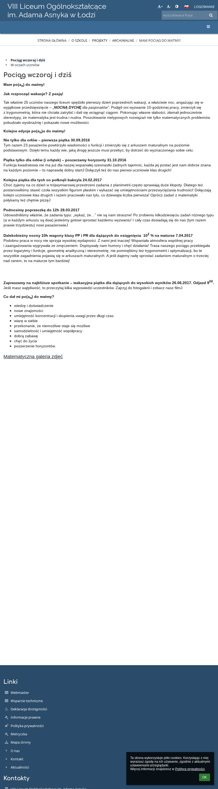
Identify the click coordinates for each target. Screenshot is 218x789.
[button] (176, 6)
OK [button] (204, 777)
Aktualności (20, 767)
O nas (15, 750)
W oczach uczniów (25, 64)
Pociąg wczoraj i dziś (28, 60)
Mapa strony (21, 742)
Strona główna (51, 40)
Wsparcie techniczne (27, 700)
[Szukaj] (211, 15)
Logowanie (204, 6)
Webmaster (20, 692)
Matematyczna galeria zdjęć (33, 356)
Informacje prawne (25, 717)
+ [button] (162, 6)
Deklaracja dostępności (29, 709)
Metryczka (19, 734)
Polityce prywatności (190, 769)
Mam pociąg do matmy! (160, 40)
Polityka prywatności (27, 725)
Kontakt (17, 759)
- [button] (170, 6)
